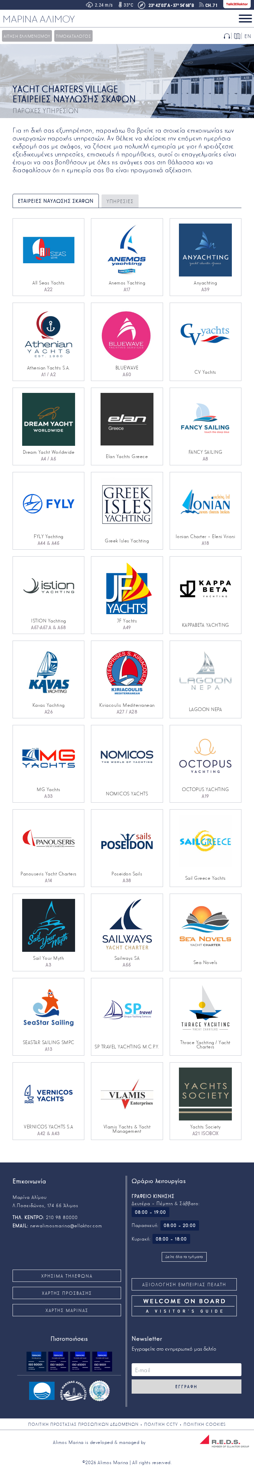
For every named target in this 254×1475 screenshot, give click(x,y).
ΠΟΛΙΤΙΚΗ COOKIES (205, 1424)
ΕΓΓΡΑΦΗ (186, 1386)
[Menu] (245, 18)
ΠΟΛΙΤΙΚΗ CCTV (161, 1424)
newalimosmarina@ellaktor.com (66, 1225)
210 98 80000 (62, 1217)
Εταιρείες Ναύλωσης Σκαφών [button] (56, 200)
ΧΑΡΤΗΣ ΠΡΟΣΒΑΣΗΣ (67, 1293)
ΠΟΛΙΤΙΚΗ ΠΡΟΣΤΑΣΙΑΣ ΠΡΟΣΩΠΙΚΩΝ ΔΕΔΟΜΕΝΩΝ (83, 1424)
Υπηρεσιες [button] (120, 201)
